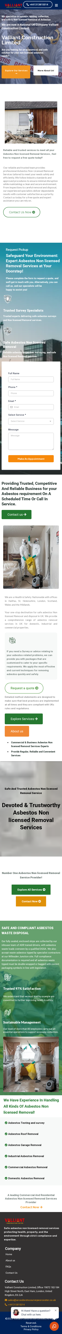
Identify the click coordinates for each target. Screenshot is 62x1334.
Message (13, 429)
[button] (56, 5)
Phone (12, 387)
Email (12, 401)
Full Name (13, 373)
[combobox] (31, 421)
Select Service (17, 414)
